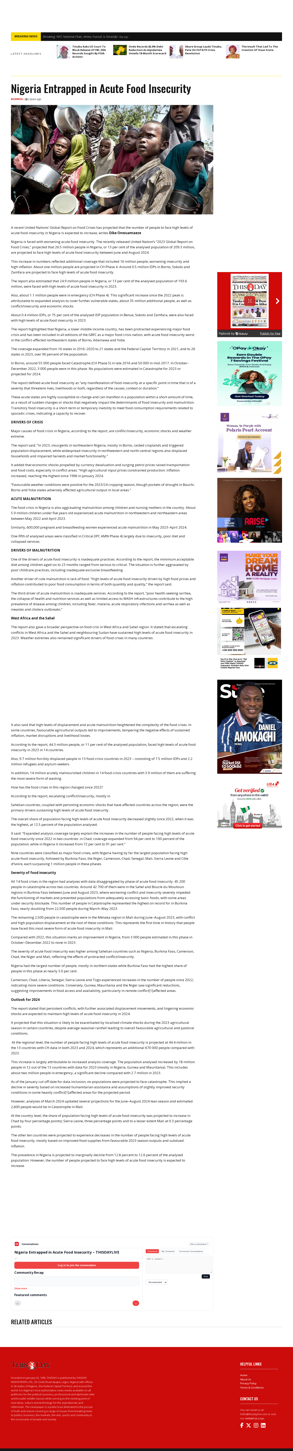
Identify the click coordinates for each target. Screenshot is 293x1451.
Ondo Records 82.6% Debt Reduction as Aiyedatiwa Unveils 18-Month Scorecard (147, 50)
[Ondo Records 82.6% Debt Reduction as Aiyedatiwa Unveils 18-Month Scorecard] (120, 50)
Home (243, 1375)
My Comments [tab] (168, 1251)
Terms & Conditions (252, 1387)
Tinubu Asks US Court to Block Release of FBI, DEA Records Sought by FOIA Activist (100, 37)
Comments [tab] (152, 1251)
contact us (251, 1418)
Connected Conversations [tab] (191, 1251)
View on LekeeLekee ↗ (199, 1244)
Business (17, 99)
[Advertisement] (112, 1206)
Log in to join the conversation (77, 1265)
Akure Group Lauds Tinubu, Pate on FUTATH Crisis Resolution (203, 50)
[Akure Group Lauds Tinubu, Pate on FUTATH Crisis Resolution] (176, 51)
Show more (20, 1288)
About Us (245, 1379)
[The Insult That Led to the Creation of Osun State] (233, 51)
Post (206, 1276)
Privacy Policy (248, 1383)
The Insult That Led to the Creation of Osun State (260, 48)
